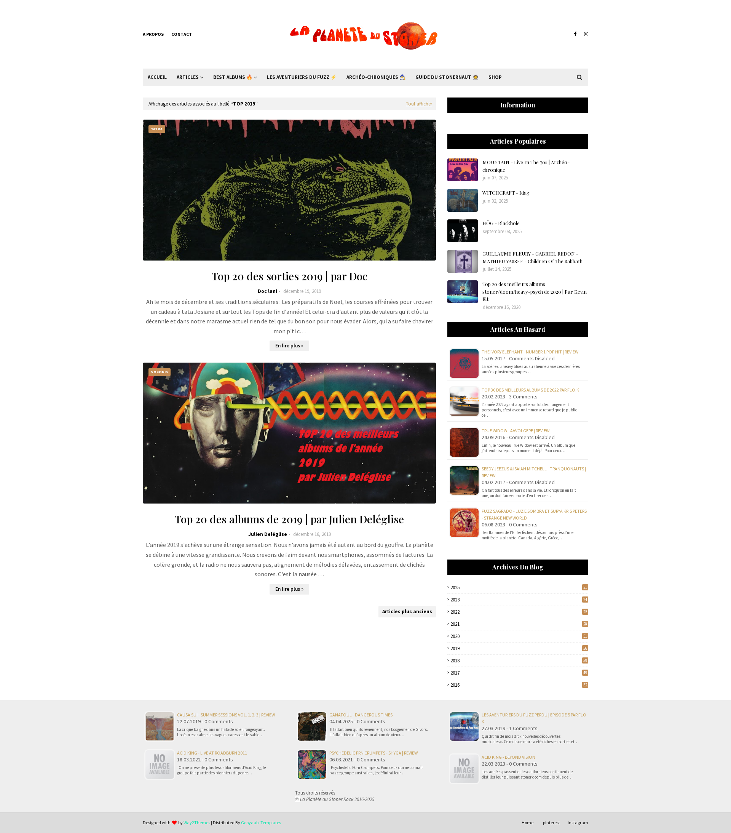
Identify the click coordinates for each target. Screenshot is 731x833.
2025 (518, 587)
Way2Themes (197, 822)
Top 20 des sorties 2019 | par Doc (289, 276)
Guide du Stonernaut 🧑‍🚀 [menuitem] (447, 77)
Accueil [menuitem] (157, 77)
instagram (578, 822)
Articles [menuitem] (188, 77)
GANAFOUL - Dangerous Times (361, 715)
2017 (518, 673)
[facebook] (575, 34)
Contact (181, 34)
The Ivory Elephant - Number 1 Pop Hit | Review (530, 352)
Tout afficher (419, 104)
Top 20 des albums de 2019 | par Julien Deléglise (289, 519)
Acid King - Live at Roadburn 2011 (212, 753)
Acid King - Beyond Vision (508, 757)
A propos (153, 34)
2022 (518, 612)
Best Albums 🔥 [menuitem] (232, 77)
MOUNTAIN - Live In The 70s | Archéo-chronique (526, 166)
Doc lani (267, 291)
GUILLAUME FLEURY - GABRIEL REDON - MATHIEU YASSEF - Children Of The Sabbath (532, 257)
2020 (518, 636)
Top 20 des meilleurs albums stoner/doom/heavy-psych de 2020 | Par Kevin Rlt (534, 291)
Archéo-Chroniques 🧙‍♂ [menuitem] (375, 77)
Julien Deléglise (267, 534)
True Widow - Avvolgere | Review (515, 430)
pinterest (551, 822)
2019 (518, 648)
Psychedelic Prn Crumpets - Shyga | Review (373, 753)
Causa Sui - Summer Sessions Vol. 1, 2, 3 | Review (226, 715)
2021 (518, 624)
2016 (518, 685)
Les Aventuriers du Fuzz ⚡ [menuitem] (302, 77)
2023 (518, 599)
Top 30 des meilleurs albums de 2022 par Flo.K (530, 390)
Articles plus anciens (407, 611)
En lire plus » (289, 345)
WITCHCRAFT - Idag (506, 192)
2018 (518, 660)
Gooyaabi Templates (261, 822)
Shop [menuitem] (495, 77)
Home (527, 822)
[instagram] (585, 34)
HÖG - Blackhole (501, 223)
